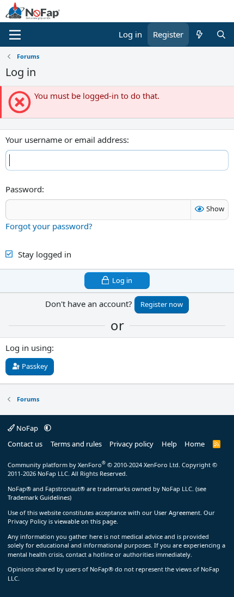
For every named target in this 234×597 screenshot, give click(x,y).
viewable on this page (85, 521)
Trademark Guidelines (39, 497)
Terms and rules (76, 444)
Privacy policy (131, 444)
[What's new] (199, 34)
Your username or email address (66, 139)
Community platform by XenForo (94, 465)
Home (194, 444)
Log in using (28, 347)
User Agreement (177, 512)
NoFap (27, 428)
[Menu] (15, 35)
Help (169, 444)
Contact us (25, 444)
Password (23, 189)
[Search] (221, 34)
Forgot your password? (49, 226)
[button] (47, 428)
